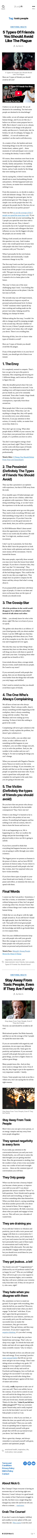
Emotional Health (18, 27)
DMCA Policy (7, 1471)
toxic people (29, 962)
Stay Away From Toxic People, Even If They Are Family (18, 984)
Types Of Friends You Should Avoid (17, 964)
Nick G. (21, 46)
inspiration (9, 960)
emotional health (11, 1450)
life (27, 1450)
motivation (17, 960)
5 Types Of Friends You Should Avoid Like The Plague (18, 36)
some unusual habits (9, 1358)
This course (17, 1523)
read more (20, 1505)
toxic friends (20, 962)
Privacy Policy (8, 1468)
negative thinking (8, 1332)
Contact (5, 1474)
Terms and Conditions (7, 1464)
